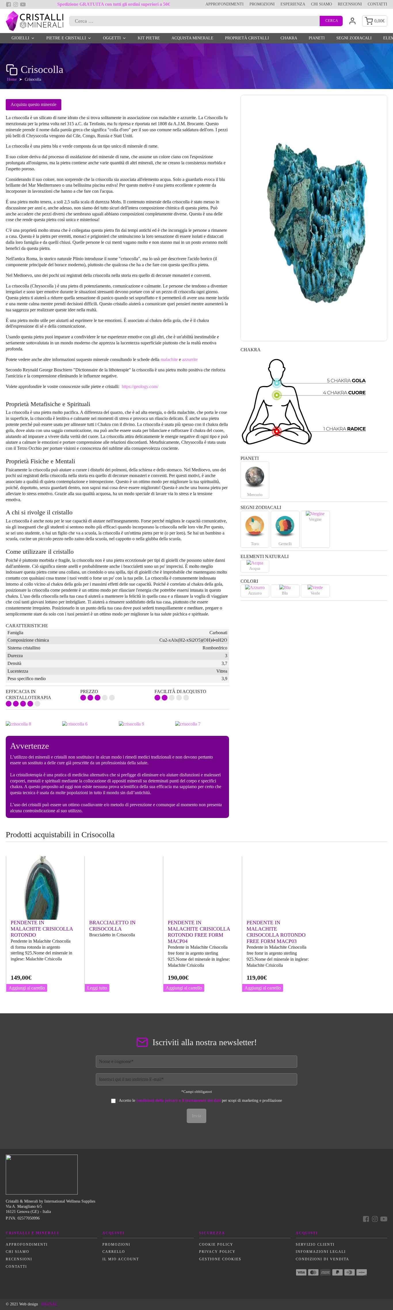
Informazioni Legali (321, 1252)
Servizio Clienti (315, 1245)
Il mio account (120, 1259)
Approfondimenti (224, 4)
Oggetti (112, 38)
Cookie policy (216, 1245)
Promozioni (262, 4)
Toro (255, 543)
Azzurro (255, 593)
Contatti (377, 4)
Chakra (289, 38)
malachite (169, 359)
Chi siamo (321, 4)
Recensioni (350, 4)
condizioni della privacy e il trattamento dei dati (178, 1100)
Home (12, 79)
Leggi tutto (97, 987)
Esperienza (293, 4)
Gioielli (20, 38)
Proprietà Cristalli (247, 38)
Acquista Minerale (192, 38)
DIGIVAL (49, 1304)
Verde (315, 593)
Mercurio (254, 494)
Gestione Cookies (220, 1259)
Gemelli (285, 543)
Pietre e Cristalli (66, 38)
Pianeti (317, 38)
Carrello (113, 1252)
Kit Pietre (149, 38)
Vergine (315, 519)
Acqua (254, 568)
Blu (285, 593)
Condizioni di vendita (322, 1259)
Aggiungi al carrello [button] (27, 987)
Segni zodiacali (354, 38)
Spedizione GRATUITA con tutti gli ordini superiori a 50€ (113, 4)
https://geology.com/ (140, 386)
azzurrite (190, 359)
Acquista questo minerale (33, 104)
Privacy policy (217, 1252)
